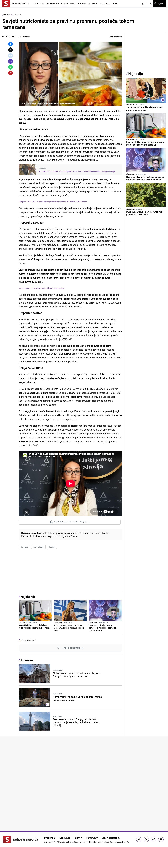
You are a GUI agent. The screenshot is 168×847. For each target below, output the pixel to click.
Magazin (64, 4)
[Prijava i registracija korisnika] (151, 4)
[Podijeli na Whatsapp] (10, 67)
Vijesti (35, 4)
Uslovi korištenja (111, 838)
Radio (115, 4)
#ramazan (24, 547)
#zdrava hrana (38, 547)
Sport (72, 4)
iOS (80, 533)
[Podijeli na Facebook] (10, 44)
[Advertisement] (70, 570)
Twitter (105, 533)
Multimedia (93, 4)
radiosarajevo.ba (67, 842)
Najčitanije (28, 597)
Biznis (42, 4)
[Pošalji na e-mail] (10, 55)
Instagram (38, 536)
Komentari (28, 640)
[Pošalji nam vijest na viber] (153, 839)
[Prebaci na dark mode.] (143, 4)
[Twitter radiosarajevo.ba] (146, 839)
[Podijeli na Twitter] (10, 49)
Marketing (49, 838)
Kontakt (78, 838)
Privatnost (92, 838)
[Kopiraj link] (10, 73)
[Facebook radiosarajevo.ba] (138, 839)
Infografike (105, 4)
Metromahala (53, 4)
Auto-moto (81, 4)
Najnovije (135, 73)
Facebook (26, 536)
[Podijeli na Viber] (10, 61)
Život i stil (16, 15)
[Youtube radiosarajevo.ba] (161, 839)
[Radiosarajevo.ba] (20, 839)
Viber (67, 536)
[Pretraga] (147, 4)
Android (72, 533)
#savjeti (51, 547)
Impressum (64, 838)
